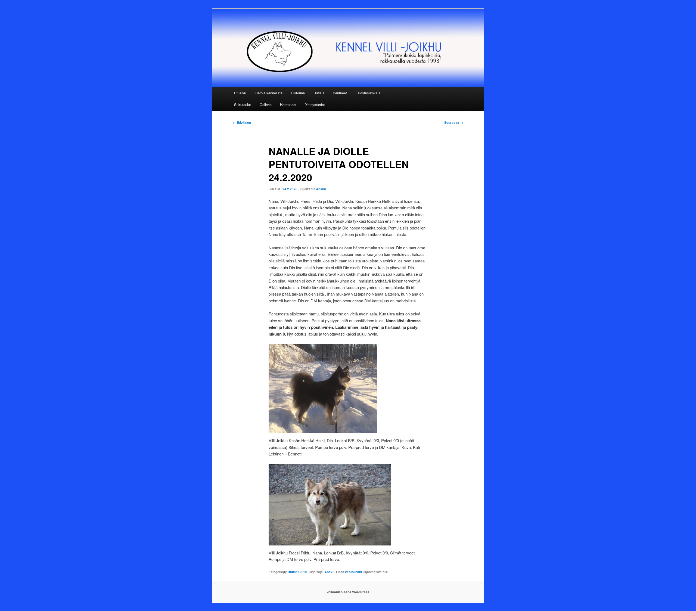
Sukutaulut (242, 104)
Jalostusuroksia (368, 92)
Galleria (266, 104)
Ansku (321, 189)
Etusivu (240, 92)
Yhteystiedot (315, 104)
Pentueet (340, 92)
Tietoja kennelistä (268, 92)
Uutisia (318, 92)
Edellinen (242, 122)
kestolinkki (353, 571)
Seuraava (453, 122)
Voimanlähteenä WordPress (348, 592)
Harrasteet (288, 104)
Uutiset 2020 (297, 571)
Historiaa (298, 92)
